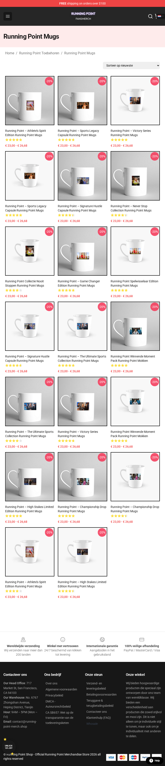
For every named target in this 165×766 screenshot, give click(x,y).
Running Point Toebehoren (39, 53)
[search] (150, 16)
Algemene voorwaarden (61, 689)
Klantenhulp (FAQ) (98, 717)
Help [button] (157, 760)
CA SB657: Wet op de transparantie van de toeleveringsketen (59, 718)
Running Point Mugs (79, 53)
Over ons (51, 683)
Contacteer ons (96, 711)
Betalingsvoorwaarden (101, 694)
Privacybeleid (54, 695)
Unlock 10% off (8, 747)
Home (9, 53)
